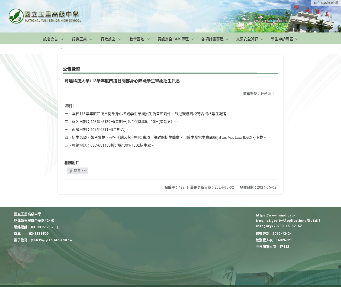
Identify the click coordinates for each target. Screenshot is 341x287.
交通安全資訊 (247, 39)
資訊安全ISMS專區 (173, 39)
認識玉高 (79, 39)
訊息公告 (50, 39)
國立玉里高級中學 (326, 3)
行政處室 (108, 39)
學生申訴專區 (282, 39)
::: (62, 49)
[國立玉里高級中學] (50, 16)
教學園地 (136, 39)
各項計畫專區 (212, 39)
